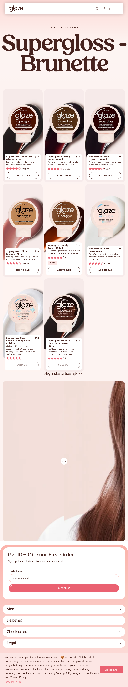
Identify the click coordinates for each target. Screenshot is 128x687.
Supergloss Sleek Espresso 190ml (99, 158)
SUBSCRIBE (64, 588)
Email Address (15, 571)
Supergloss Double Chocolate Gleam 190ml (59, 343)
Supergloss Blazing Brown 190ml (59, 158)
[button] (110, 8)
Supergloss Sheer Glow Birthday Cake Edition (18, 341)
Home (52, 27)
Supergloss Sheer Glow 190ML (99, 250)
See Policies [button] (13, 681)
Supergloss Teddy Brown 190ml (58, 246)
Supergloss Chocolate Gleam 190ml (19, 158)
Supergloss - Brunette (67, 27)
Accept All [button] (111, 669)
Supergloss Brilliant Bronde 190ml (18, 252)
